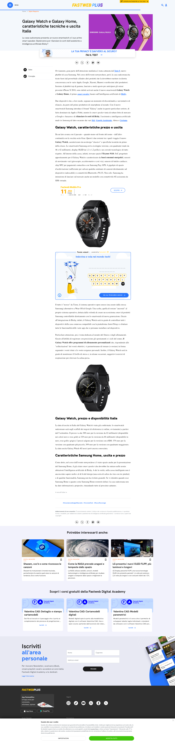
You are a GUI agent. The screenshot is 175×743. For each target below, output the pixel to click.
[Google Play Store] (45, 711)
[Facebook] (98, 703)
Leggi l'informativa (28, 676)
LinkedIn (76, 62)
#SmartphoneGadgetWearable (73, 503)
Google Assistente (104, 120)
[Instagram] (68, 703)
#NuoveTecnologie (100, 503)
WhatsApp (93, 62)
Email (98, 62)
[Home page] (87, 5)
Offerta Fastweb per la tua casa (134, 1)
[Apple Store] (28, 711)
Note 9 (117, 70)
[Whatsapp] (91, 703)
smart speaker (83, 93)
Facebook (87, 62)
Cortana (123, 120)
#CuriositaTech (88, 503)
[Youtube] (83, 703)
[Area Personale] (166, 5)
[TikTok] (76, 703)
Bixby (123, 93)
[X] (106, 703)
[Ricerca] (162, 5)
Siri (93, 120)
